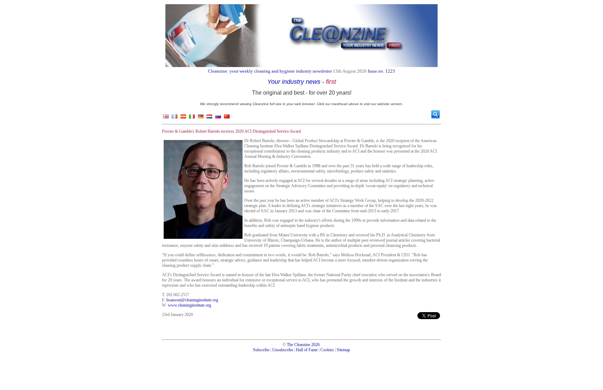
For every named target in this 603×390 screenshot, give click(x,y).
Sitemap (343, 349)
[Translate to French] (174, 118)
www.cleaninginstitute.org (189, 305)
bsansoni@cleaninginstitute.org (192, 299)
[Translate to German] (200, 118)
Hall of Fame (307, 349)
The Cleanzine (298, 344)
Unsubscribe (282, 349)
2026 (315, 344)
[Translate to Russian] (218, 118)
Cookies (327, 349)
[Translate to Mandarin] (227, 118)
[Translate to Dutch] (209, 118)
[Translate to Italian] (192, 118)
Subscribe (261, 349)
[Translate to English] (166, 118)
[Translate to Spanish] (183, 118)
